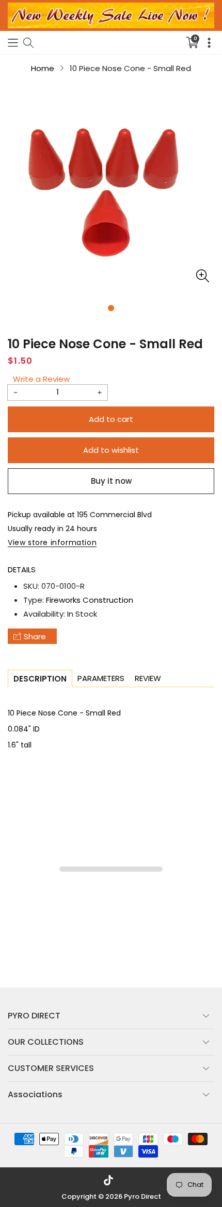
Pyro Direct (142, 1196)
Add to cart (111, 419)
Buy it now (111, 480)
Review (148, 678)
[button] (13, 42)
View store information (52, 542)
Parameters (100, 678)
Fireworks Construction (89, 599)
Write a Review (41, 378)
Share (35, 636)
